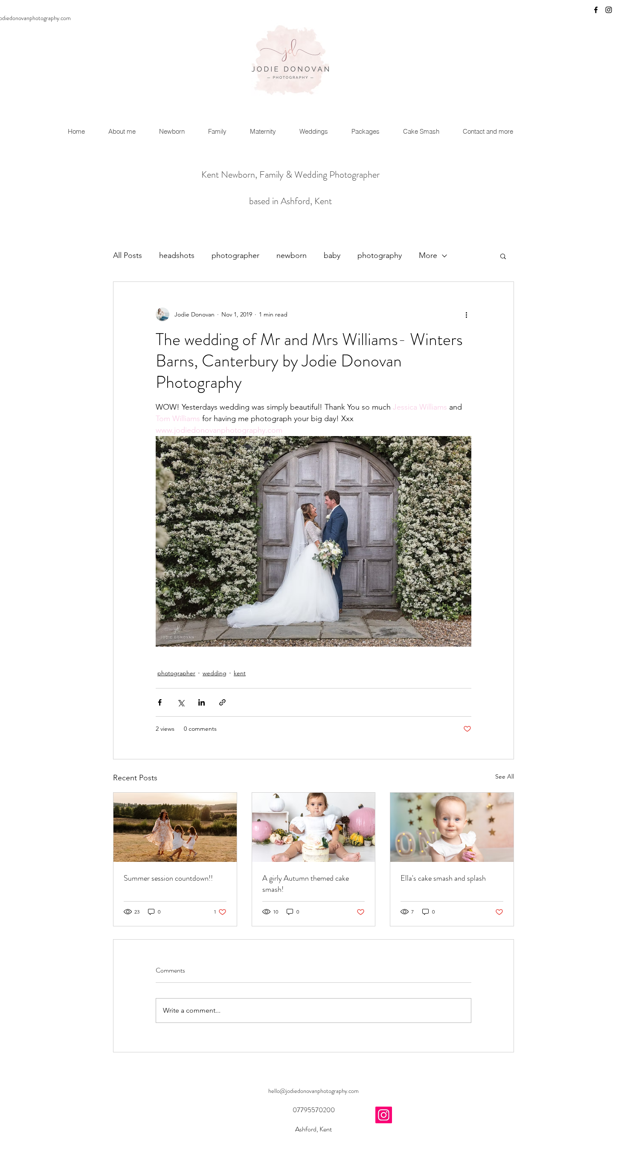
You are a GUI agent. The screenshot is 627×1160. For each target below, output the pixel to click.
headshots (176, 255)
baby (332, 255)
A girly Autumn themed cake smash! (305, 884)
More (428, 255)
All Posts (127, 255)
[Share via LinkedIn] (201, 702)
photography (379, 255)
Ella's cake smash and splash (443, 878)
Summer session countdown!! (168, 878)
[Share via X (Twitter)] (181, 702)
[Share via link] (222, 702)
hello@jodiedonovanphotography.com (313, 1091)
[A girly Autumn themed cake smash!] (313, 827)
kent (240, 673)
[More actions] (466, 314)
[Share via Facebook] (160, 702)
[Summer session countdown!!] (175, 827)
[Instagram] (383, 1115)
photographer (235, 255)
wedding (214, 673)
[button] (503, 255)
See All (504, 776)
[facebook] (596, 10)
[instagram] (608, 10)
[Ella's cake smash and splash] (452, 827)
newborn (291, 255)
